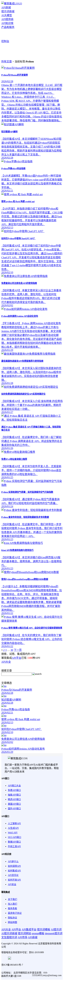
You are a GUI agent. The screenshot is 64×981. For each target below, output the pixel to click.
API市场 (22, 937)
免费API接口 (14, 790)
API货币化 (13, 875)
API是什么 (13, 861)
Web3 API (12, 832)
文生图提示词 (9, 937)
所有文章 (6, 61)
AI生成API (13, 828)
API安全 (12, 884)
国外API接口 (14, 808)
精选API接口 (14, 799)
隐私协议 (12, 917)
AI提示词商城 (9, 933)
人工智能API (14, 823)
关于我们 (12, 899)
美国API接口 (14, 804)
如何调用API (14, 866)
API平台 (16, 657)
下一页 (18, 650)
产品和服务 (7, 27)
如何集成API (14, 870)
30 (12, 650)
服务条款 (12, 908)
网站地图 (12, 922)
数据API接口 (14, 842)
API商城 (6, 7)
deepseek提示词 (53, 933)
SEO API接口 (14, 837)
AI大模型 (6, 15)
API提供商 (7, 19)
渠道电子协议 (15, 913)
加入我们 (12, 904)
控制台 (5, 41)
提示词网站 (24, 933)
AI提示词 (56, 929)
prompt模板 (38, 933)
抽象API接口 (14, 795)
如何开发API (14, 880)
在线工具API (14, 846)
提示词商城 (7, 11)
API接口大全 (14, 785)
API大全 (6, 661)
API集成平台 (29, 929)
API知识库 (7, 23)
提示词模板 (43, 929)
